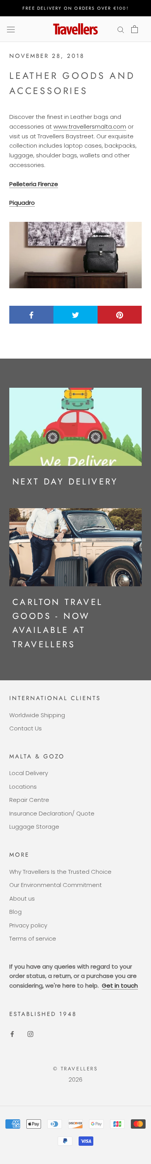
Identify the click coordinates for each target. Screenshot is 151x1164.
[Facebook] (12, 1034)
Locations (23, 786)
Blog (15, 912)
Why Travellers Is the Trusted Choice (60, 872)
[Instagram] (30, 1034)
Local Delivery (28, 773)
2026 (75, 1079)
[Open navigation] (11, 29)
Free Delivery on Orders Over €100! (75, 8)
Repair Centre (29, 800)
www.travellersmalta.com (89, 126)
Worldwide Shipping (37, 715)
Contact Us (25, 728)
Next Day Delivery (65, 481)
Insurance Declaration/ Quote (51, 813)
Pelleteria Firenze (33, 184)
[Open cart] (134, 29)
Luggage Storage (34, 826)
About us (22, 898)
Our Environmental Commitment (55, 885)
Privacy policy (28, 925)
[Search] (120, 29)
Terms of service (32, 938)
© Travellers (75, 1068)
